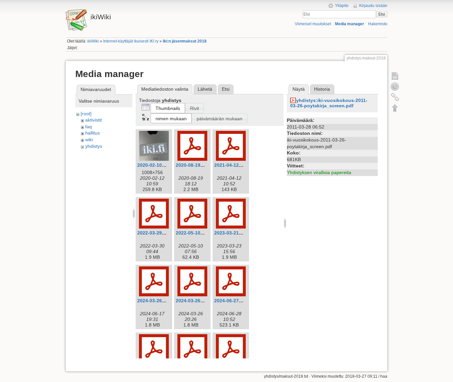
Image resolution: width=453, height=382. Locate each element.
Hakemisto (377, 24)
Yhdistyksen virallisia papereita (319, 172)
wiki (89, 139)
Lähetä (205, 89)
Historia (322, 89)
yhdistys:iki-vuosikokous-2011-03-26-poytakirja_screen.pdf (328, 103)
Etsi (381, 14)
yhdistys (93, 146)
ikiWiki (93, 41)
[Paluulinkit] (395, 97)
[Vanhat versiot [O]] (395, 86)
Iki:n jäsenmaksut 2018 (185, 41)
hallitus (92, 133)
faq (88, 126)
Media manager (349, 24)
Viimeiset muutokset (313, 24)
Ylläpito (342, 5)
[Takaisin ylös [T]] (395, 107)
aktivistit (93, 120)
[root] (86, 113)
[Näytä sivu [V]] (395, 75)
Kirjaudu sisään (373, 5)
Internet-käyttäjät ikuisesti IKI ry (131, 41)
